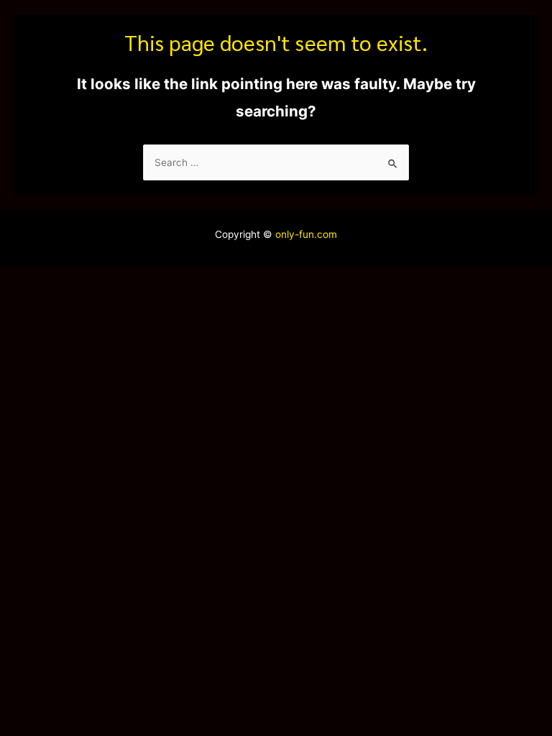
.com (325, 234)
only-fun (293, 234)
